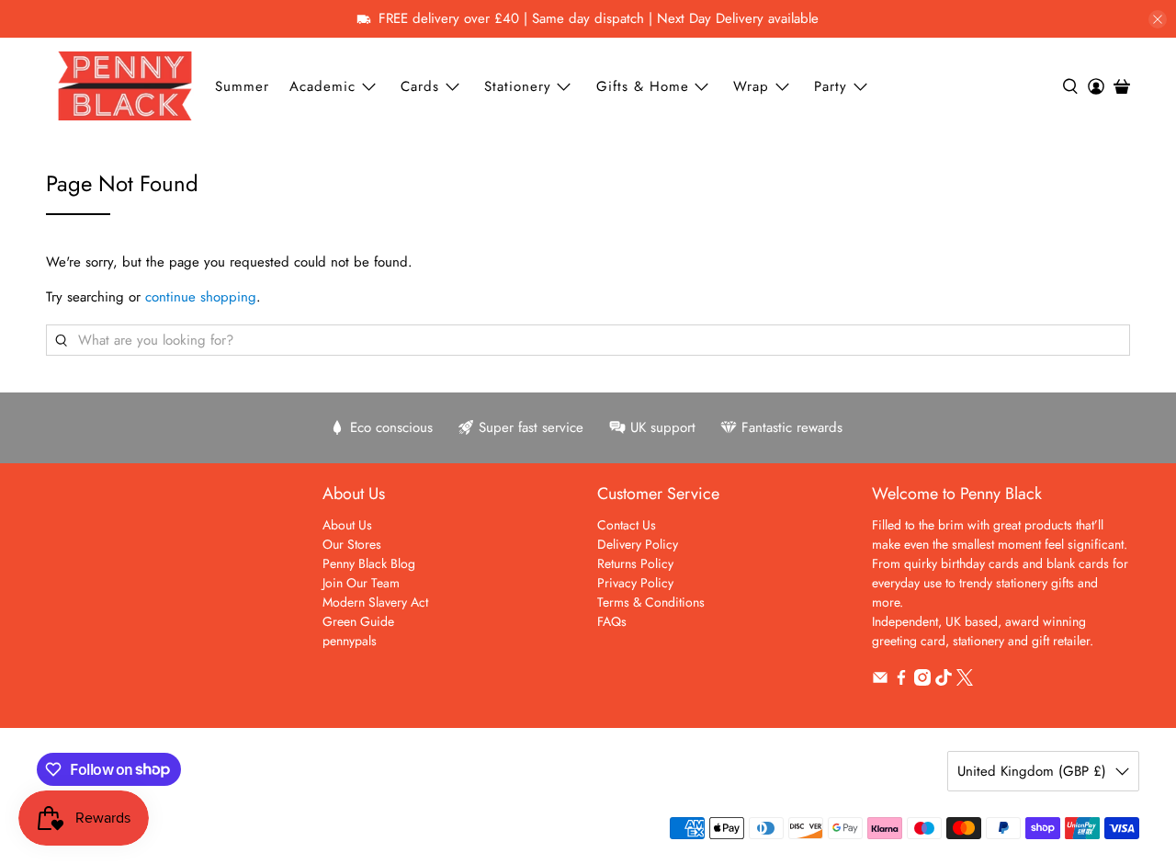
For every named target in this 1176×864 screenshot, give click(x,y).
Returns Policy (635, 563)
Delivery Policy (637, 544)
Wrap (751, 86)
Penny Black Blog (368, 563)
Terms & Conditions (651, 602)
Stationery (517, 86)
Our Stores (351, 544)
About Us (347, 525)
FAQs (612, 621)
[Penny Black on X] (964, 681)
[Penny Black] (125, 85)
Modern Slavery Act (375, 602)
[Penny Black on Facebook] (901, 681)
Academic (322, 86)
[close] (1157, 19)
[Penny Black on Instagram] (922, 681)
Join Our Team (361, 583)
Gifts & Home (642, 86)
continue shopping (200, 297)
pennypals (349, 640)
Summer (242, 86)
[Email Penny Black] (880, 681)
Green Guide (358, 621)
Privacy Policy (635, 583)
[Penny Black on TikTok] (943, 681)
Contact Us (626, 525)
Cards (420, 86)
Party (830, 86)
